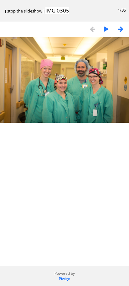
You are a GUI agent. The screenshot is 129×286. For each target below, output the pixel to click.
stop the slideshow (24, 11)
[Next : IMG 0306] (120, 29)
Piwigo (64, 278)
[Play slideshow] (106, 29)
